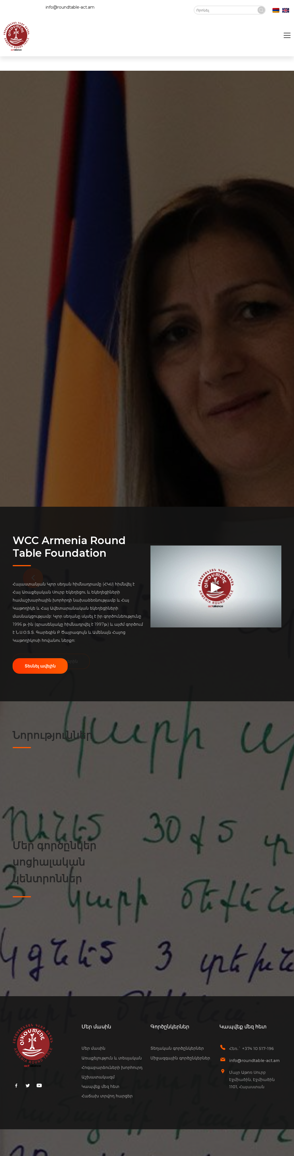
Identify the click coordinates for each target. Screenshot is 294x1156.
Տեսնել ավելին (40, 666)
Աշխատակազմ (98, 1077)
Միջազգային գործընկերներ (180, 1058)
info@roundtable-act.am (70, 7)
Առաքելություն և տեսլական (112, 1058)
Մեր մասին (93, 1048)
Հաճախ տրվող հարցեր (107, 1096)
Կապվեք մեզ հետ (100, 1086)
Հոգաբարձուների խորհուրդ (112, 1067)
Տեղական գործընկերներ (177, 1048)
